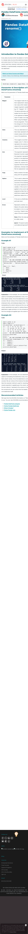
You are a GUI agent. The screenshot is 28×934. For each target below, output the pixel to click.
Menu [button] (24, 4)
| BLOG (14, 4)
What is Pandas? (8, 408)
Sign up (3, 874)
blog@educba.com (21, 9)
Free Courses (5, 865)
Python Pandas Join (9, 410)
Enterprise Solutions (7, 863)
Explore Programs (6, 867)
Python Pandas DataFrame (11, 406)
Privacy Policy (13, 931)
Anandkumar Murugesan (11, 15)
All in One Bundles (6, 872)
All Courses (4, 869)
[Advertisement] (17, 432)
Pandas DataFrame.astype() (12, 403)
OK (26, 925)
